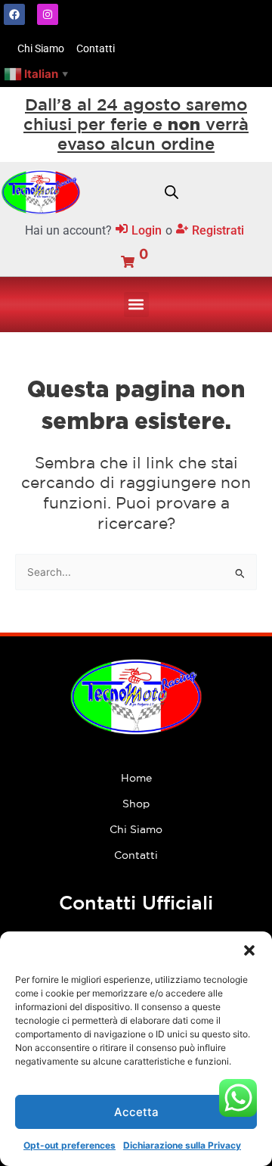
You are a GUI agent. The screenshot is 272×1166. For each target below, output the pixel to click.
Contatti (136, 855)
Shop (136, 804)
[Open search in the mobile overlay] (171, 192)
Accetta (136, 1112)
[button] (249, 950)
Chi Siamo (136, 829)
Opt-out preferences (69, 1145)
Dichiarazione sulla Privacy (182, 1145)
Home (136, 778)
